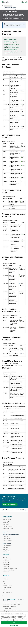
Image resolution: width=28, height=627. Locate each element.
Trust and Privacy (7, 560)
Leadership (5, 579)
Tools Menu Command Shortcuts (10, 49)
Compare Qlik (6, 566)
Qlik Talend (5, 536)
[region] (14, 619)
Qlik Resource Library (8, 528)
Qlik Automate (6, 551)
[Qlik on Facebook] (23, 599)
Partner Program (7, 587)
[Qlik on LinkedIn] (21, 599)
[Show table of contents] (3, 6)
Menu (26, 2)
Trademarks (13, 606)
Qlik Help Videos (7, 519)
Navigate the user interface (9, 9)
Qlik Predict (5, 549)
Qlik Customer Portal (8, 526)
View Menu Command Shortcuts (10, 42)
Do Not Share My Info (7, 608)
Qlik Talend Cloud (7, 538)
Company (5, 578)
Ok (14, 622)
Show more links (8, 54)
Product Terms (16, 602)
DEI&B (4, 583)
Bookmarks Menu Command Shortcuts (12, 47)
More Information (14, 625)
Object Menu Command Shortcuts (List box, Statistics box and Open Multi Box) (13, 51)
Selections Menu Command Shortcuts (11, 44)
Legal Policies (6, 604)
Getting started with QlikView (10, 7)
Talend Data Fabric (7, 540)
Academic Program (7, 585)
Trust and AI (6, 562)
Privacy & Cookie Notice (16, 604)
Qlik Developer (6, 521)
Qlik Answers (6, 547)
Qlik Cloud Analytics (7, 545)
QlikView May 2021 (8, 5)
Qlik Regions (6, 571)
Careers (5, 589)
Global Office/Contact (8, 592)
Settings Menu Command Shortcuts (11, 46)
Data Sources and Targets (9, 570)
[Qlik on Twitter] (19, 599)
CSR (4, 581)
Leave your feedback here (9, 504)
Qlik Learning (6, 524)
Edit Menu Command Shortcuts (10, 41)
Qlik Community (12, 599)
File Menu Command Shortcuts (10, 39)
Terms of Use (6, 606)
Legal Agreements (7, 602)
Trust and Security (7, 559)
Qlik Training (6, 522)
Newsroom (5, 590)
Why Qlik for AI (6, 564)
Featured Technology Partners (10, 568)
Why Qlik (5, 557)
